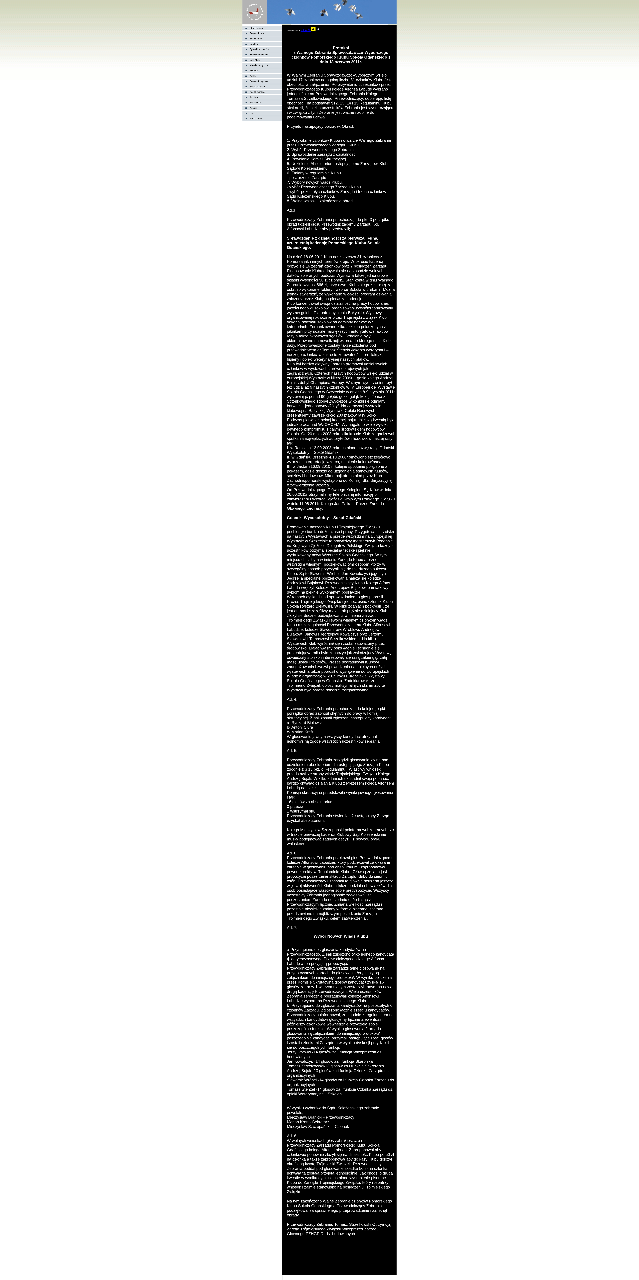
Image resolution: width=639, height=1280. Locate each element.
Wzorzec (254, 70)
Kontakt (253, 108)
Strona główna (256, 28)
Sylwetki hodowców (259, 49)
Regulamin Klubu (258, 33)
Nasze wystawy (257, 92)
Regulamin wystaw (259, 81)
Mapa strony (256, 118)
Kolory (253, 76)
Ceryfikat (254, 44)
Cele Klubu (255, 60)
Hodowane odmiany (259, 54)
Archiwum (254, 97)
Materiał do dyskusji (259, 65)
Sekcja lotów (256, 38)
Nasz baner (255, 102)
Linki (252, 113)
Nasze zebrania (257, 86)
